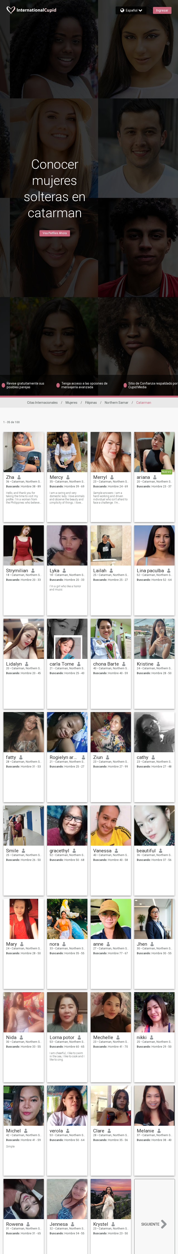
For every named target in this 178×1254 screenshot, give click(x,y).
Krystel (100, 1224)
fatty (11, 757)
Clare (98, 1131)
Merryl (100, 477)
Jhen (142, 944)
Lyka (54, 570)
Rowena (14, 1224)
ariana (143, 477)
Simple (10, 1146)
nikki (142, 1037)
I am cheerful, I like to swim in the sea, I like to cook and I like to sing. (67, 1056)
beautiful (146, 850)
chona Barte (106, 664)
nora (54, 944)
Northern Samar (116, 402)
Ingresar (162, 10)
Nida (11, 1037)
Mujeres (71, 402)
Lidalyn (14, 664)
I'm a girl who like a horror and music (65, 588)
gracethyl (59, 850)
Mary (11, 944)
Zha (10, 477)
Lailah (99, 570)
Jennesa (59, 1224)
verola (56, 1131)
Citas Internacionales (42, 402)
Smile (12, 850)
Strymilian (17, 570)
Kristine (145, 664)
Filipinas (91, 402)
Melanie (145, 1131)
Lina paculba (150, 570)
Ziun (98, 757)
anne (98, 944)
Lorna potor (62, 1037)
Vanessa (102, 850)
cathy (142, 757)
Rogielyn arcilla (64, 757)
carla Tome (62, 664)
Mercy (56, 477)
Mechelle (103, 1037)
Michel (13, 1131)
